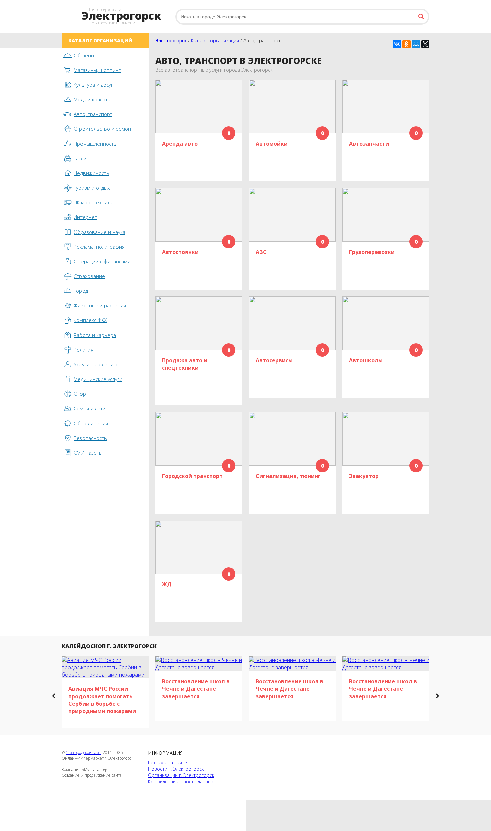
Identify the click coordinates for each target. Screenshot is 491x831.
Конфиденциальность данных (181, 781)
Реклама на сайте (167, 762)
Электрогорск (171, 40)
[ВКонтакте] (397, 44)
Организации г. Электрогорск (181, 775)
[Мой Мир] (416, 44)
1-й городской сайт (83, 752)
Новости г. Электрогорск (176, 769)
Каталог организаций (215, 40)
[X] (425, 44)
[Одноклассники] (406, 44)
